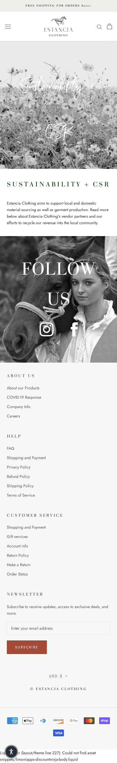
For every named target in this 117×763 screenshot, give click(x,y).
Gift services (17, 536)
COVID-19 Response (24, 397)
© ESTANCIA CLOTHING (58, 689)
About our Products (23, 388)
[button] (11, 751)
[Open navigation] (8, 26)
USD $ (56, 676)
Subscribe (27, 647)
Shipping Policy (20, 486)
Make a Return (18, 564)
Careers (13, 416)
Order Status (17, 574)
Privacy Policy (18, 467)
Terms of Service (21, 495)
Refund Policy (18, 476)
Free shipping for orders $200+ (58, 5)
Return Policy (18, 555)
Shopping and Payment (26, 458)
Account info (17, 546)
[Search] (99, 26)
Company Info (18, 406)
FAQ (10, 448)
